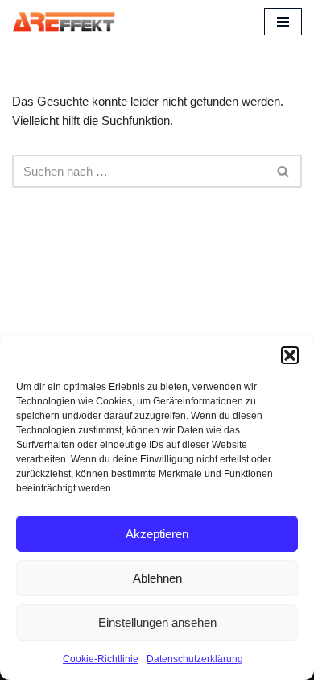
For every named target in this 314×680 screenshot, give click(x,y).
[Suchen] (284, 171)
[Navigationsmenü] (283, 21)
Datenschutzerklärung (195, 659)
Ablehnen (157, 578)
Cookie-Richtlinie (100, 659)
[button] (290, 355)
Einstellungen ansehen (157, 622)
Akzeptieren (157, 534)
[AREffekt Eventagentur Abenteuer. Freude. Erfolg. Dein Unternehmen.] (63, 21)
